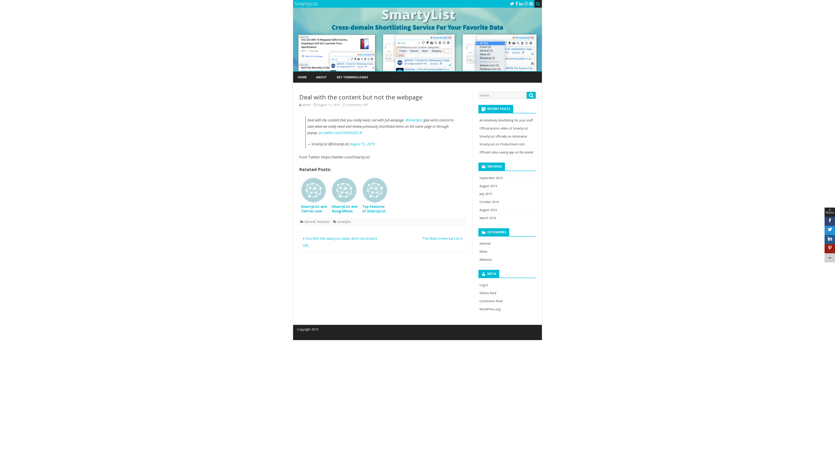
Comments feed (490, 301)
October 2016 (489, 202)
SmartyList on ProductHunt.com (502, 144)
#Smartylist (414, 120)
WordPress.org (489, 309)
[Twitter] (512, 4)
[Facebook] (516, 4)
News (483, 251)
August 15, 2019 (362, 144)
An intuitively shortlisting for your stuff (506, 120)
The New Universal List (441, 238)
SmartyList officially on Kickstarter (503, 136)
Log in (483, 285)
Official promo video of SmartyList (503, 128)
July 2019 (485, 194)
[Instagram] (526, 4)
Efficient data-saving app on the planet (506, 152)
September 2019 (491, 178)
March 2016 (487, 218)
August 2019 (488, 186)
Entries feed (487, 293)
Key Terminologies (352, 77)
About (321, 77)
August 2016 (488, 210)
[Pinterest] (531, 4)
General (309, 222)
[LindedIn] (521, 4)
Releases (323, 222)
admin (306, 105)
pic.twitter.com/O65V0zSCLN (340, 132)
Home (302, 77)
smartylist (344, 222)
